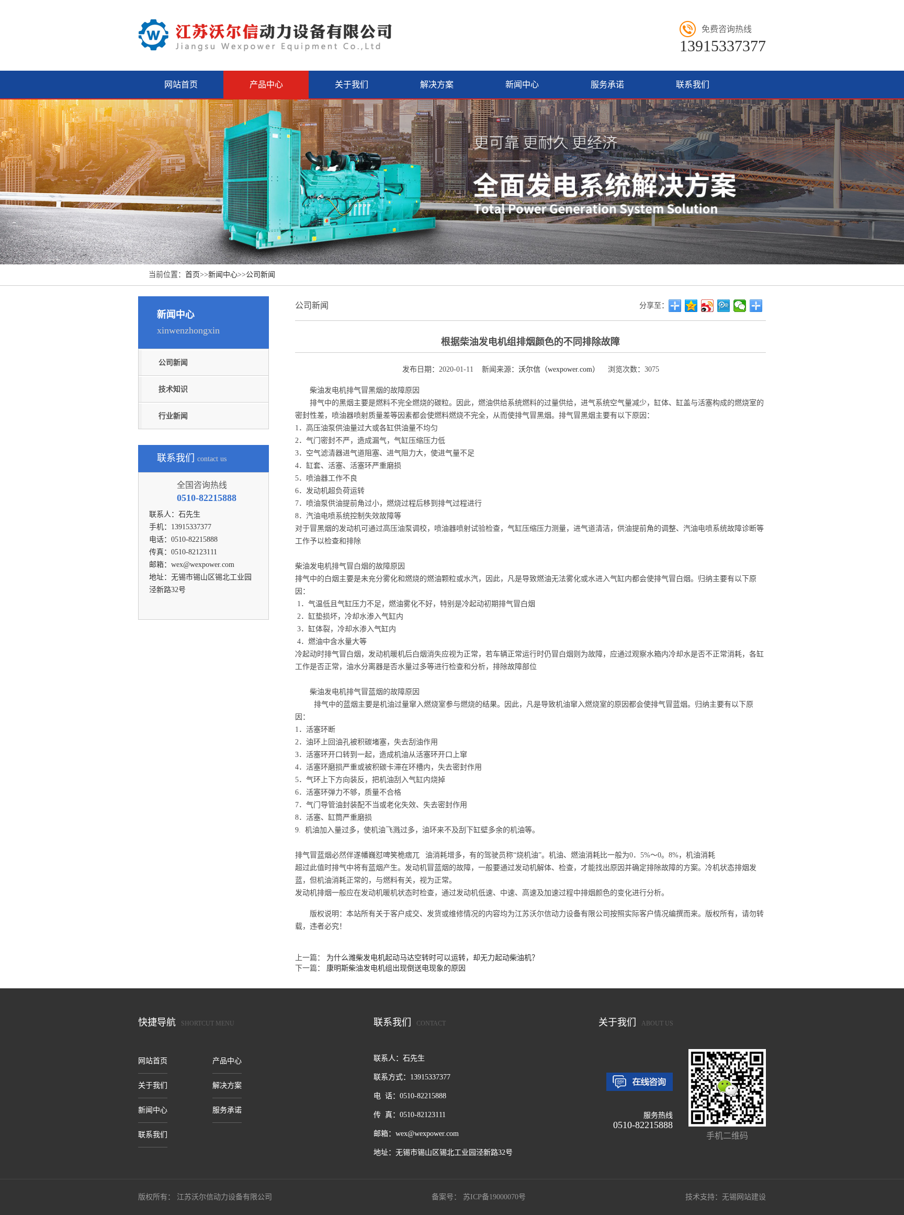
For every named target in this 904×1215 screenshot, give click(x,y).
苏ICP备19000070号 (493, 1197)
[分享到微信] (740, 305)
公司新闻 (260, 274)
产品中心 (266, 84)
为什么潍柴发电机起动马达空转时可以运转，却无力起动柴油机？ (432, 958)
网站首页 (181, 84)
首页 (192, 274)
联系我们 (692, 84)
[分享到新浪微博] (707, 305)
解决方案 (437, 84)
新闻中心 (522, 84)
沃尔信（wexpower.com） (559, 369)
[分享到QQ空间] (691, 305)
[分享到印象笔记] (756, 305)
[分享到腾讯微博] (723, 305)
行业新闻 (173, 416)
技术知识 (173, 389)
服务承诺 (607, 84)
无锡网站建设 (744, 1197)
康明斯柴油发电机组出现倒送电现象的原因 (396, 968)
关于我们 (351, 84)
